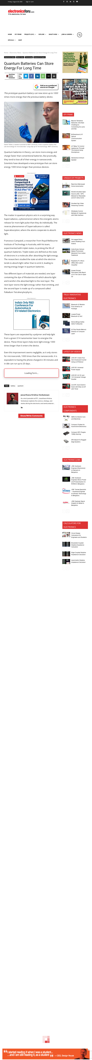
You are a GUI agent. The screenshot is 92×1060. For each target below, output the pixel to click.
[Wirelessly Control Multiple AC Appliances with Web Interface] (66, 212)
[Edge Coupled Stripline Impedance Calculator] (66, 553)
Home (6, 53)
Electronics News (15, 53)
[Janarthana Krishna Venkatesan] (7, 76)
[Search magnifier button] (79, 35)
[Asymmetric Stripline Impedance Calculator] (66, 561)
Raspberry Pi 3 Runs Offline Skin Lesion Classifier (77, 263)
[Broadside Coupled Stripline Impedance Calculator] (66, 544)
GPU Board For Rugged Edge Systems (78, 441)
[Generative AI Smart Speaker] (66, 159)
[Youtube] (77, 1)
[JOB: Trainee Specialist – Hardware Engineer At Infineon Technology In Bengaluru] (66, 490)
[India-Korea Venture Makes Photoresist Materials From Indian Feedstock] (66, 250)
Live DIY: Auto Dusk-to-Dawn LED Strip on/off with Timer (78, 387)
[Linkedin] (70, 1)
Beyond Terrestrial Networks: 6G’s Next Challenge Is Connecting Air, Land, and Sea (78, 125)
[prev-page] (63, 165)
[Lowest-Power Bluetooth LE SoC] (66, 315)
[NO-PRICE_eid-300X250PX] (75, 72)
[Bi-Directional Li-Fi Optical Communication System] (66, 135)
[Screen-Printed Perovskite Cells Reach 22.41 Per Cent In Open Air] (66, 271)
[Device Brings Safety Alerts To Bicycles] (66, 323)
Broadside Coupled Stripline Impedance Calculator (77, 545)
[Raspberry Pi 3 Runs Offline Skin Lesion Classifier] (66, 262)
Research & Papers (39, 57)
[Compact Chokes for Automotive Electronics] (66, 425)
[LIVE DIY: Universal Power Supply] (66, 368)
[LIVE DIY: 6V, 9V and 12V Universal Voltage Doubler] (66, 376)
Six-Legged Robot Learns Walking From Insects (78, 241)
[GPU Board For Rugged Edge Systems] (66, 441)
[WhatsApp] (43, 76)
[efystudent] (46, 1059)
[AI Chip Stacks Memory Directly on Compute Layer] (66, 330)
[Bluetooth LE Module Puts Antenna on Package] (66, 305)
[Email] (48, 76)
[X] (73, 1)
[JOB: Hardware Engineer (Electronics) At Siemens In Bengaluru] (66, 467)
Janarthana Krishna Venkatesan (12, 76)
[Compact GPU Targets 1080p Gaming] (66, 433)
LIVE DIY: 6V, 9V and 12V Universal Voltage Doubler (78, 377)
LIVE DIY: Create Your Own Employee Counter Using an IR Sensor (78, 360)
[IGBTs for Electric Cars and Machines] (66, 418)
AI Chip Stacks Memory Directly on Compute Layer (78, 331)
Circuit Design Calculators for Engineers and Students (79, 535)
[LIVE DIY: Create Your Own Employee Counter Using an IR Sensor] (66, 359)
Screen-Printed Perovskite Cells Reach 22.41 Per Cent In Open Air (78, 273)
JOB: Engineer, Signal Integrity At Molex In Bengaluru (78, 503)
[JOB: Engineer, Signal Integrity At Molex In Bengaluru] (66, 502)
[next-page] (67, 165)
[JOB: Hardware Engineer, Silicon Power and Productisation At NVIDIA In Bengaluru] (66, 479)
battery (13, 386)
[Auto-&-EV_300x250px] (31, 328)
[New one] (31, 209)
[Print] (54, 76)
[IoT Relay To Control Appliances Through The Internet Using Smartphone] (66, 147)
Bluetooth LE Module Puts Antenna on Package (78, 306)
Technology (29, 57)
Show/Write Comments (31, 416)
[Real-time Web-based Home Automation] (66, 185)
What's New (20, 57)
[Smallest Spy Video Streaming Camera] (66, 204)
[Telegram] (25, 76)
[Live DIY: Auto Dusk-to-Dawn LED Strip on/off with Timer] (66, 386)
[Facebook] (63, 1)
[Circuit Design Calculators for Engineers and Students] (66, 534)
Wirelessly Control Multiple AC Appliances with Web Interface (78, 213)
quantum (20, 386)
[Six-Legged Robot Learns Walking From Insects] (66, 240)
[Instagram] (67, 1)
